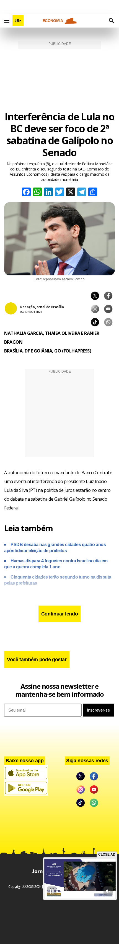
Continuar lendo (59, 614)
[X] (70, 193)
